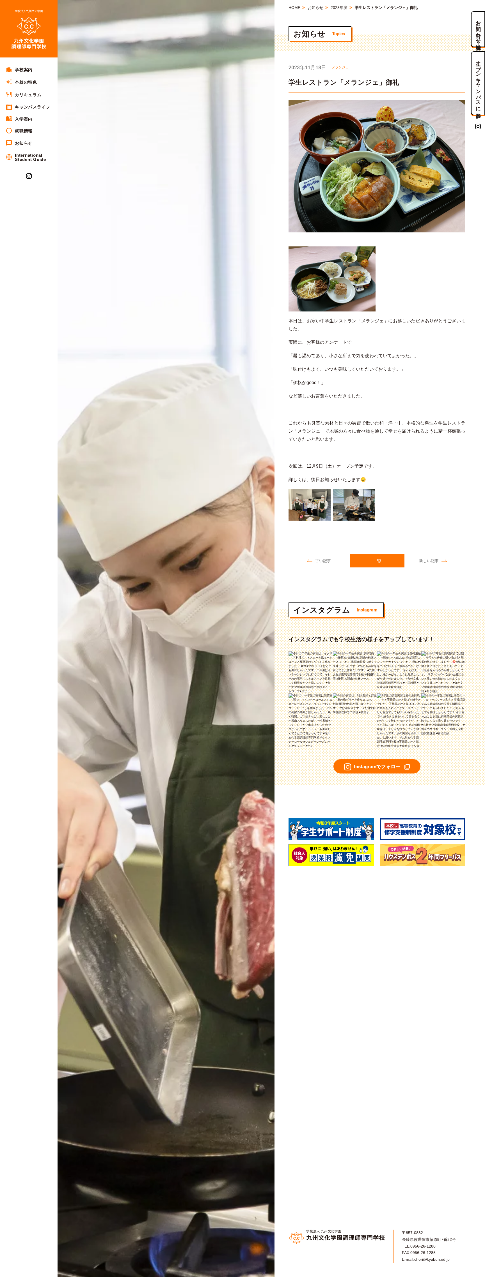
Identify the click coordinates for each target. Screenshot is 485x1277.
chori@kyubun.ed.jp (432, 1259)
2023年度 (339, 7)
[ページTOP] (478, 1271)
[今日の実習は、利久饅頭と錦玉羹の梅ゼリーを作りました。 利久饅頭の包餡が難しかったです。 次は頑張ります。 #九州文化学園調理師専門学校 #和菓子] (355, 695)
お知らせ (315, 7)
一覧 (377, 561)
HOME (294, 7)
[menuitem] (29, 69)
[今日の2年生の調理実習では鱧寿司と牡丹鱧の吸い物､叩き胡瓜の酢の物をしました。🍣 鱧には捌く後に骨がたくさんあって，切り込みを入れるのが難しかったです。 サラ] (443, 653)
